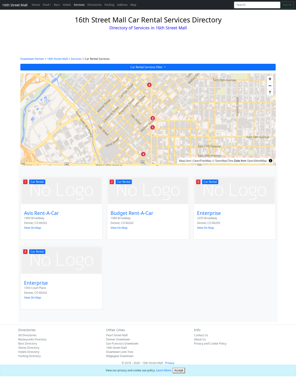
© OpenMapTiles (222, 160)
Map (133, 5)
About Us (200, 339)
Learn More (163, 370)
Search (287, 5)
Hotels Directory (28, 352)
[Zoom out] (270, 85)
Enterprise (209, 213)
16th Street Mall (15, 5)
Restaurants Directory (32, 339)
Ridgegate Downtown (119, 356)
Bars (57, 5)
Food (46, 5)
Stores (36, 5)
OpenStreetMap (257, 160)
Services (79, 5)
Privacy (169, 363)
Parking (109, 5)
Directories (94, 5)
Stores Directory (28, 348)
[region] (148, 119)
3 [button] (149, 85)
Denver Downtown (118, 339)
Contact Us (201, 335)
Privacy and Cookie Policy (210, 343)
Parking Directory (29, 356)
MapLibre (185, 160)
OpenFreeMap (202, 160)
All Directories (27, 335)
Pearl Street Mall (117, 335)
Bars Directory (27, 343)
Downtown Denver (32, 59)
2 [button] (153, 118)
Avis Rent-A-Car (41, 213)
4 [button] (143, 154)
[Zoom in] (270, 79)
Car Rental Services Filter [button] (146, 67)
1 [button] (152, 127)
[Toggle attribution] (270, 160)
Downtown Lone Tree (119, 352)
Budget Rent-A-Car (132, 213)
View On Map (32, 228)
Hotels (67, 5)
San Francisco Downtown (122, 343)
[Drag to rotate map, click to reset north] (270, 92)
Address (122, 5)
